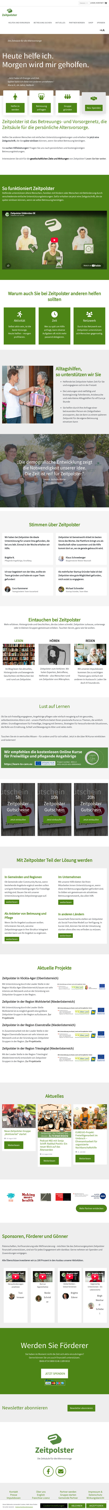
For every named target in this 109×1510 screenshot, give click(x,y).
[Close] (106, 1501)
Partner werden (68, 1491)
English (41, 1494)
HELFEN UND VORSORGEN (19, 22)
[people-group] (67, 96)
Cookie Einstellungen (53, 1505)
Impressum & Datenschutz (95, 1493)
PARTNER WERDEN (77, 22)
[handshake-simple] (94, 98)
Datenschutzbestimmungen (24, 1507)
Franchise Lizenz (41, 1498)
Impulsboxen (14, 1498)
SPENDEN (101, 22)
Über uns (41, 1491)
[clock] (54, 314)
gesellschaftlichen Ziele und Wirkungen (49, 158)
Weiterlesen (14, 1145)
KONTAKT (100, 3)
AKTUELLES (60, 22)
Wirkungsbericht (95, 1498)
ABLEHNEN (76, 1505)
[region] (54, 1505)
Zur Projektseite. (33, 1041)
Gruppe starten (68, 1494)
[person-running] (19, 314)
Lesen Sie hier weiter (95, 158)
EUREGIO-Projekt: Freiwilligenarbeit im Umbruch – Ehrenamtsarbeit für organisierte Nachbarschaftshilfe (86, 1140)
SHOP (90, 22)
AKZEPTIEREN (96, 1505)
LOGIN (92, 3)
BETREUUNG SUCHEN (43, 22)
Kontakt (13, 1491)
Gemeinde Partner (68, 1498)
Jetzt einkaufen (18, 819)
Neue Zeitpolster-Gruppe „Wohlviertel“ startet (17, 1132)
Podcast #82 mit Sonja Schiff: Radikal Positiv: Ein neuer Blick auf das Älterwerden (53, 1145)
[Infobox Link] (18, 661)
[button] (15, 108)
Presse (13, 1494)
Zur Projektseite (33, 1061)
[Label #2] (61, 1471)
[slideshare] (41, 96)
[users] (89, 314)
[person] (15, 96)
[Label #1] (48, 1471)
